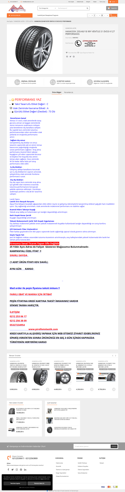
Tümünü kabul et (39, 483)
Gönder (114, 446)
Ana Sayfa (71, 1)
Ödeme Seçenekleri (83, 469)
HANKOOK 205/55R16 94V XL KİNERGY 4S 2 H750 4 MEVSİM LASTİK (62, 365)
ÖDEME (80, 458)
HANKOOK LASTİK (70, 28)
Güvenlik (58, 466)
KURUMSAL (59, 458)
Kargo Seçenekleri (61, 473)
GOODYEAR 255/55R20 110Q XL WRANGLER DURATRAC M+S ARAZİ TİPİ (65, 428)
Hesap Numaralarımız (62, 476)
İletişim (88, 1)
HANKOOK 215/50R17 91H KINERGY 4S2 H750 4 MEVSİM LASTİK (84, 365)
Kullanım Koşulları (83, 466)
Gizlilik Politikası (82, 463)
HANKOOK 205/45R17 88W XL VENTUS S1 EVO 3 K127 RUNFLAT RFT (18, 365)
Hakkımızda (80, 1)
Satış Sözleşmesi (82, 473)
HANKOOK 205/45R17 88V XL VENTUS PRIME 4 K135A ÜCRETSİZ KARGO (106, 365)
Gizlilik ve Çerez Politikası (28, 487)
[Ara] (88, 8)
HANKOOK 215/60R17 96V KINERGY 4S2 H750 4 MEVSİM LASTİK (27, 428)
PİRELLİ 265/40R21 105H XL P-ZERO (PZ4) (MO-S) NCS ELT (27, 418)
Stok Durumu (69, 43)
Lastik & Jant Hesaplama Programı (47, 15)
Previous (112, 356)
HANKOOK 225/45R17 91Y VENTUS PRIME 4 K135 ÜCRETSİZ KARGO (40, 365)
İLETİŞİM (102, 458)
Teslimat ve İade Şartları (63, 469)
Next (115, 356)
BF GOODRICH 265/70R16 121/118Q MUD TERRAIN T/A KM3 (27, 409)
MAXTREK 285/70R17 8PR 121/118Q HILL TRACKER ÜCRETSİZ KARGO (65, 418)
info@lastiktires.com (28, 1)
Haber (95, 1)
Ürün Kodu (68, 38)
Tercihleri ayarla (15, 483)
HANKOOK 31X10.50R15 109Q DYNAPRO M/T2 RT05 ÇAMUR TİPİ (65, 409)
